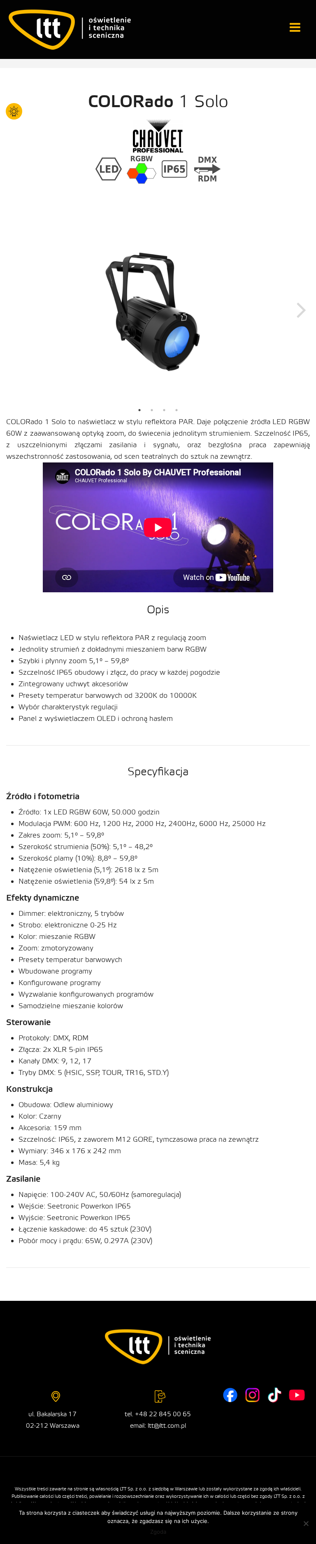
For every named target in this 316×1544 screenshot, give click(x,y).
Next (301, 309)
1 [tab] (139, 410)
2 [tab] (152, 410)
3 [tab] (164, 410)
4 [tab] (176, 410)
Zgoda (158, 1531)
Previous (14, 309)
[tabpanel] (158, 309)
